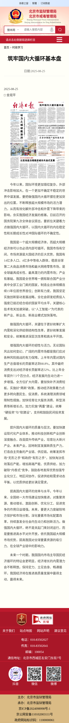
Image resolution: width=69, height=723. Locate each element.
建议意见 (60, 630)
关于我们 (8, 630)
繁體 (34, 3)
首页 (6, 47)
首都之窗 (23, 3)
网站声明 (43, 630)
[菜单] (59, 39)
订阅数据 (45, 3)
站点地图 (26, 630)
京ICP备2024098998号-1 (34, 708)
